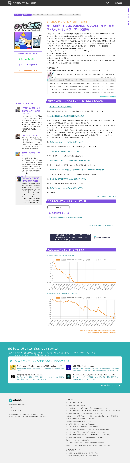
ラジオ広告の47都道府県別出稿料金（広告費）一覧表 (82, 453)
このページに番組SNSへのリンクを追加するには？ (102, 225)
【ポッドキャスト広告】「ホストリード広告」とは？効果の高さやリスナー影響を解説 (92, 416)
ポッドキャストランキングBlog (75, 405)
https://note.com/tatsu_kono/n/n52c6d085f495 (65, 217)
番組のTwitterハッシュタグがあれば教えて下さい (66, 188)
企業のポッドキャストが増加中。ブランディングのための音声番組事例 (87, 429)
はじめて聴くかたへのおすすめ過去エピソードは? (66, 116)
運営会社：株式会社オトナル (17, 404)
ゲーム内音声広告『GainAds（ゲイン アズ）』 (80, 421)
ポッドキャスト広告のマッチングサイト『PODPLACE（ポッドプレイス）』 (89, 435)
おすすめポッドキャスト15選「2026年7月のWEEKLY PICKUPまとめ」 (87, 408)
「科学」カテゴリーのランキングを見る (61, 256)
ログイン (109, 3)
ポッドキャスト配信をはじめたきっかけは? (64, 151)
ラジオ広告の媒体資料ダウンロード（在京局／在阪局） (82, 456)
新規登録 (118, 3)
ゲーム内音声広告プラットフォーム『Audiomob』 (81, 424)
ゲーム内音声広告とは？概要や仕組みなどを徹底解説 (82, 427)
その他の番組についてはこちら (111, 385)
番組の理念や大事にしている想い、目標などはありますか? (69, 160)
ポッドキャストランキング (74, 403)
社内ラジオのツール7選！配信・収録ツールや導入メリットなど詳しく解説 (88, 445)
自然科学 (84, 22)
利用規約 (11, 407)
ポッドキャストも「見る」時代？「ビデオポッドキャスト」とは (85, 432)
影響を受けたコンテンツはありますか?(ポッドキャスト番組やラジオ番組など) (76, 170)
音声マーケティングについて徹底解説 (77, 440)
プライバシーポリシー (15, 410)
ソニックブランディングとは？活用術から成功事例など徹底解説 (85, 443)
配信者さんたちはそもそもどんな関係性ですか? (66, 142)
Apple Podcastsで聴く (28, 53)
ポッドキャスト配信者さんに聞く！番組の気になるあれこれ (84, 413)
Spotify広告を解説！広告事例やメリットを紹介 (80, 419)
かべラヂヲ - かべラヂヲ (31, 135)
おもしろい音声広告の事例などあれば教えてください (68, 179)
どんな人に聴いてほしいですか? (60, 107)
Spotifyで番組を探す (27, 59)
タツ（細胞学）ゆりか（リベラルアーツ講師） (63, 22)
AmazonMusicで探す (27, 65)
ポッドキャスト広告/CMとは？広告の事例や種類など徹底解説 (84, 437)
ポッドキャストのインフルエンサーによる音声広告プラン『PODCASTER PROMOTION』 (93, 411)
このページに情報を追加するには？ (106, 197)
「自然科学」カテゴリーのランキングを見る (62, 293)
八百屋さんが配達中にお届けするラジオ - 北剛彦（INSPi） (31, 111)
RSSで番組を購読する (28, 70)
